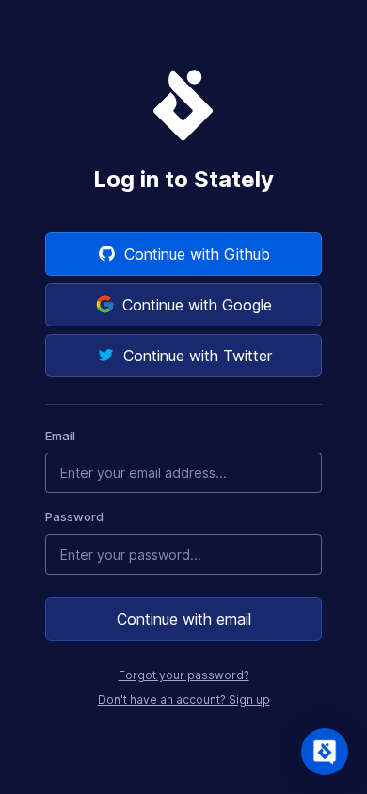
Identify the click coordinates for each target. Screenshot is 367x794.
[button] (324, 751)
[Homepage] (183, 104)
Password (74, 516)
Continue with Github (197, 254)
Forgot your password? (184, 675)
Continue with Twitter (197, 355)
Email (60, 435)
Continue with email (184, 619)
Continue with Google (197, 304)
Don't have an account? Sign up (184, 699)
